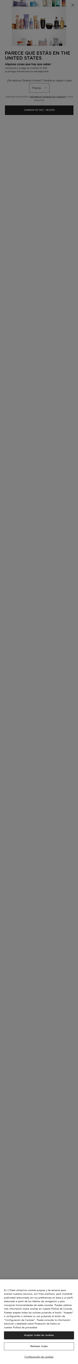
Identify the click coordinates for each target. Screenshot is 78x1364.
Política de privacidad (25, 1327)
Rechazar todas (39, 1346)
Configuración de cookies (38, 1357)
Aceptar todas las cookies (39, 1335)
